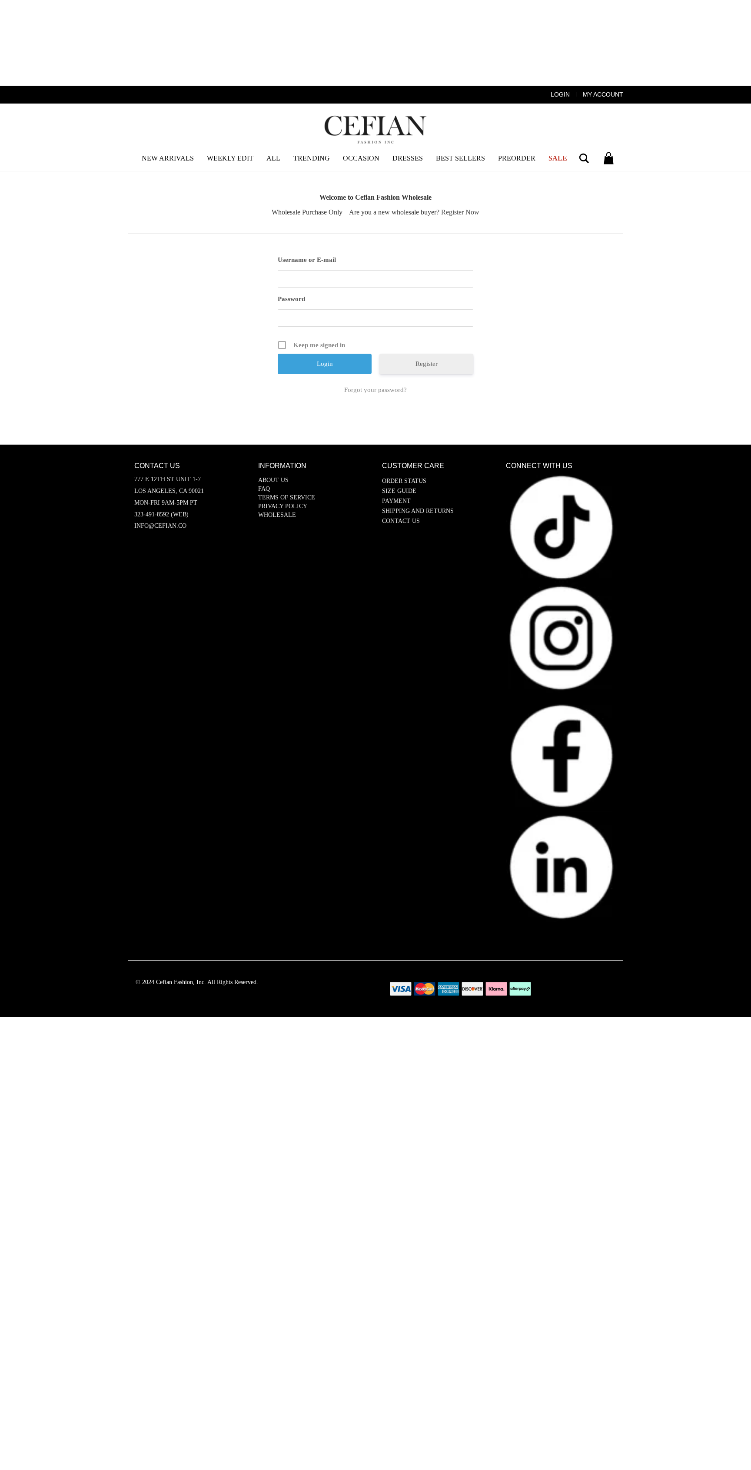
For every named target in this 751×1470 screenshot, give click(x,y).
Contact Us (401, 521)
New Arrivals (168, 158)
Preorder (516, 158)
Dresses (407, 158)
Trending (311, 158)
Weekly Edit (230, 158)
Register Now (460, 212)
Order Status (404, 481)
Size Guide (399, 491)
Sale (557, 158)
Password (291, 298)
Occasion (361, 158)
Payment (396, 501)
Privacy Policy (282, 506)
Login (560, 94)
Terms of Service (286, 497)
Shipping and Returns (418, 511)
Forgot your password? (375, 389)
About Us (273, 480)
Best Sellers (460, 158)
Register (426, 363)
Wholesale (277, 515)
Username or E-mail (307, 259)
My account (603, 94)
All (273, 158)
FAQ (264, 489)
